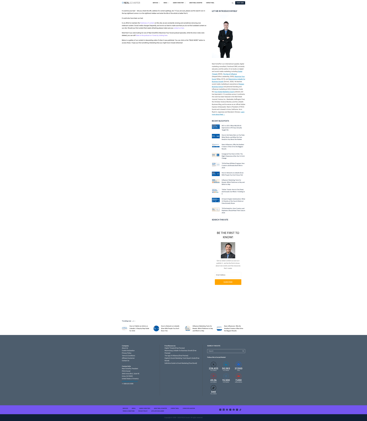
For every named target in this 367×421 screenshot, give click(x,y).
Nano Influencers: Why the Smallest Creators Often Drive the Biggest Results (233, 147)
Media (165, 2)
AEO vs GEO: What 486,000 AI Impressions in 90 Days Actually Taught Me (232, 128)
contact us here (179, 28)
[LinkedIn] (224, 410)
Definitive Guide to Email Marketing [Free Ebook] (181, 363)
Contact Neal (210, 2)
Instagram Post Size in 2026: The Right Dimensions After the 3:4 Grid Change (233, 156)
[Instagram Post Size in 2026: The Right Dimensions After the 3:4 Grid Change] (216, 155)
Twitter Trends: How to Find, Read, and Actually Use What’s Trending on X (233, 192)
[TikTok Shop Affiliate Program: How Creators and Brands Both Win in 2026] (216, 164)
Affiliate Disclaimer (128, 358)
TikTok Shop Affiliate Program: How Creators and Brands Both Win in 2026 (233, 165)
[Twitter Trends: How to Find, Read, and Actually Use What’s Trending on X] (216, 190)
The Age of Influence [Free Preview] (176, 356)
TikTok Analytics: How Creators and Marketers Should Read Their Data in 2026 (233, 210)
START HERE (240, 3)
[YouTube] (237, 410)
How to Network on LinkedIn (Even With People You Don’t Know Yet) (170, 328)
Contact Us (125, 361)
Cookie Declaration (128, 350)
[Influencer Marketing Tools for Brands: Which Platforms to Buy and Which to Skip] (216, 181)
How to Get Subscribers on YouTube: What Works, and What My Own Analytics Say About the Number (233, 137)
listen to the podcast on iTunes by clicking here (151, 35)
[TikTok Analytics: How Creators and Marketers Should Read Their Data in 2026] (216, 209)
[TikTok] (240, 410)
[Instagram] (230, 410)
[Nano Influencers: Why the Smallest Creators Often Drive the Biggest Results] (216, 145)
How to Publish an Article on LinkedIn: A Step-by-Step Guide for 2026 (139, 328)
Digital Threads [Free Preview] (175, 348)
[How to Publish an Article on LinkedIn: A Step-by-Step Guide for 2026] (125, 328)
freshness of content (147, 23)
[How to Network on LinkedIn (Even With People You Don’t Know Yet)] (216, 174)
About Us (125, 348)
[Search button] (243, 351)
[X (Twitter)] (220, 410)
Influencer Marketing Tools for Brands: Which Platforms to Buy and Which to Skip (233, 182)
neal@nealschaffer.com (130, 381)
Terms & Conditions (128, 356)
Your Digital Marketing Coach (224, 92)
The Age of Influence (230, 74)
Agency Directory (178, 2)
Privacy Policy (126, 353)
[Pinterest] (227, 410)
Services (155, 2)
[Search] (232, 3)
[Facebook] (234, 410)
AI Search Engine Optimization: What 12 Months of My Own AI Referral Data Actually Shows (233, 201)
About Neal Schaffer (195, 2)
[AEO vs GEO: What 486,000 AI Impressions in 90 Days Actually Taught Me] (216, 127)
